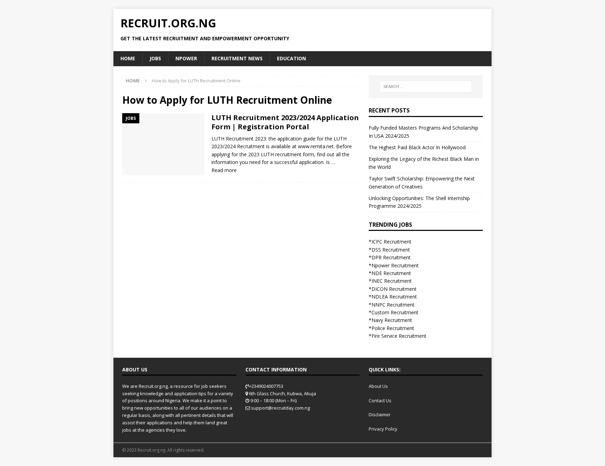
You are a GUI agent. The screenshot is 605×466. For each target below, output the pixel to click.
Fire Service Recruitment (398, 336)
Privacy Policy (383, 429)
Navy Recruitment (391, 320)
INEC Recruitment (391, 280)
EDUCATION (291, 58)
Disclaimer (380, 414)
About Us (378, 386)
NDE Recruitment (391, 273)
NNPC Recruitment (393, 304)
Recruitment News (237, 58)
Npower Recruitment (395, 265)
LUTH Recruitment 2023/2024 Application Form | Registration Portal (285, 122)
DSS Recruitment (390, 249)
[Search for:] (425, 86)
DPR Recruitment (391, 257)
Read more (224, 170)
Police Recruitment (392, 328)
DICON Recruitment (394, 289)
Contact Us (380, 400)
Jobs (155, 58)
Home (127, 58)
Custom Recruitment (394, 312)
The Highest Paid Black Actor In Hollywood (417, 147)
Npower (186, 58)
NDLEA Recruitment (394, 296)
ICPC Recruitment (391, 241)
